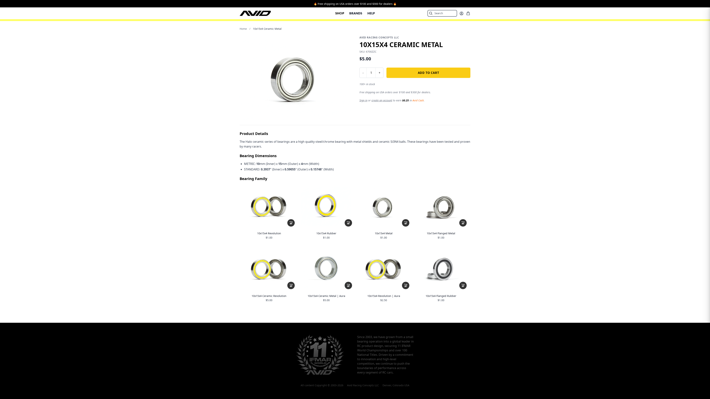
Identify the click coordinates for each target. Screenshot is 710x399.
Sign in (363, 100)
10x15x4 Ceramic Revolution (269, 296)
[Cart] (468, 13)
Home (243, 28)
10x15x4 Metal (384, 233)
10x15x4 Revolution (269, 233)
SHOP (339, 13)
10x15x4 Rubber (326, 233)
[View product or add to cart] (291, 223)
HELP (371, 13)
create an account (381, 100)
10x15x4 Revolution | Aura (383, 296)
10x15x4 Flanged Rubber (441, 296)
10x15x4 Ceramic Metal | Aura (326, 296)
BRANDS (355, 13)
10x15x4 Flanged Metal (441, 233)
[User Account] (461, 13)
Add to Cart (428, 73)
